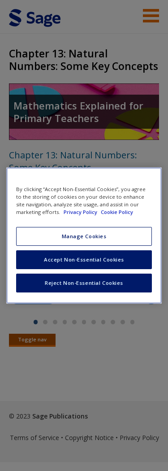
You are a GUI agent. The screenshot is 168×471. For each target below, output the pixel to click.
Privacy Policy (81, 212)
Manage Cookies (84, 236)
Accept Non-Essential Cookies (84, 259)
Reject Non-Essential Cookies (84, 282)
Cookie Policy (117, 212)
